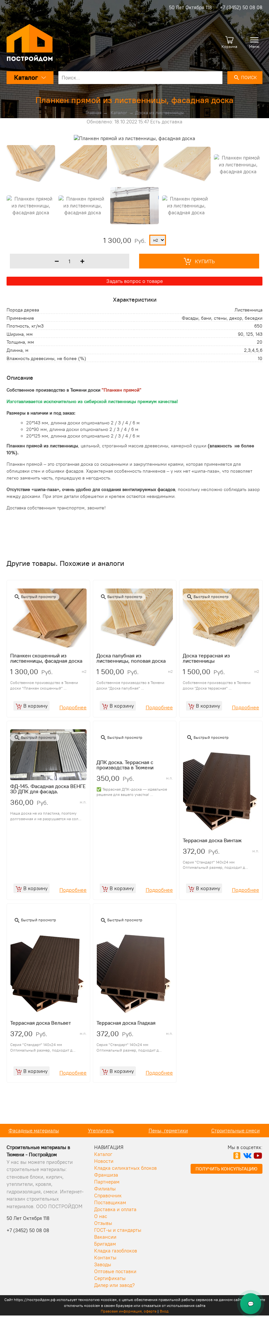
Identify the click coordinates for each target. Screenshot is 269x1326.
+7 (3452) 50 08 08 (241, 7)
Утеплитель (101, 1130)
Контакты (105, 1257)
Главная (93, 113)
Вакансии (105, 1237)
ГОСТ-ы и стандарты (117, 1230)
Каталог (119, 113)
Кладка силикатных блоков (125, 1168)
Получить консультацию (227, 1169)
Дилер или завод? (114, 1285)
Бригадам (105, 1244)
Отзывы (103, 1223)
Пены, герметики (168, 1130)
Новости (104, 1161)
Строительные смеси (235, 1130)
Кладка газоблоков (115, 1251)
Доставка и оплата (115, 1209)
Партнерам (106, 1182)
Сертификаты (110, 1278)
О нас (100, 1216)
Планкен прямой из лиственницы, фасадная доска (134, 100)
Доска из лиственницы (159, 113)
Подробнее (73, 707)
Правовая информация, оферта (128, 1311)
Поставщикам (110, 1202)
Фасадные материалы (34, 1130)
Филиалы (105, 1189)
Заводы (102, 1264)
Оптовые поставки (115, 1271)
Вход (164, 1311)
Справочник (108, 1195)
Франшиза (106, 1175)
